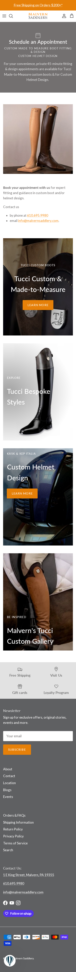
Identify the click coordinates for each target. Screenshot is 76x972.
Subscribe (17, 749)
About (7, 769)
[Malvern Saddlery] (38, 15)
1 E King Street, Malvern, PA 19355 (28, 875)
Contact (9, 776)
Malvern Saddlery (23, 958)
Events (8, 797)
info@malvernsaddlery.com (38, 221)
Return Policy (13, 829)
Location (9, 783)
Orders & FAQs (14, 815)
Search (8, 850)
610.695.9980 (37, 215)
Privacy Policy (13, 836)
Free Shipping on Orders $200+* (38, 5)
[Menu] (4, 16)
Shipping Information (18, 822)
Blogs (7, 790)
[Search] (13, 16)
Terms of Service (15, 843)
